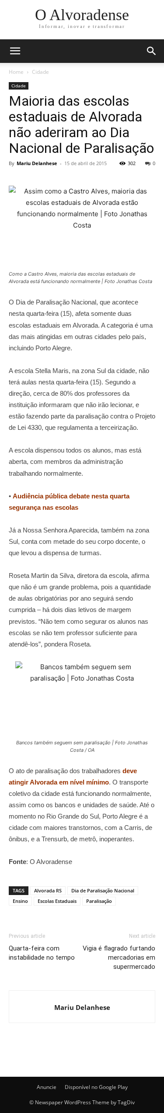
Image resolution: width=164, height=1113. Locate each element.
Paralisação (99, 901)
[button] (152, 51)
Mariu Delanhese (37, 163)
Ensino (20, 901)
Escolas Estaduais (57, 901)
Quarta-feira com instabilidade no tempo (42, 952)
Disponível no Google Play (96, 1087)
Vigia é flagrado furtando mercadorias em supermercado (119, 957)
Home (16, 72)
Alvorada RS (48, 890)
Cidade (40, 72)
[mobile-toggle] (15, 51)
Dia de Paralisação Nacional (102, 890)
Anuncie (46, 1087)
